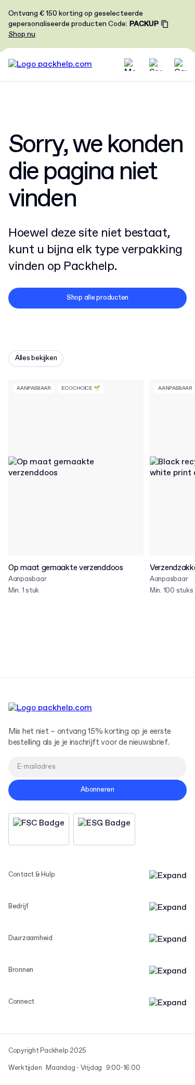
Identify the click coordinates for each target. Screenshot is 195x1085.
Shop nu (21, 34)
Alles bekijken (36, 358)
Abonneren (97, 789)
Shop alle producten (97, 297)
